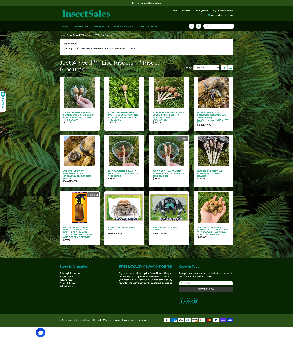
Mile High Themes (111, 320)
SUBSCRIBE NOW (206, 289)
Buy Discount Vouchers (223, 10)
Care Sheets (100, 26)
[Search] (231, 26)
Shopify (88, 320)
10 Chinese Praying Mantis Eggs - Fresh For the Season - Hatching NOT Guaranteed (212, 231)
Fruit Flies (186, 10)
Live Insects (79, 26)
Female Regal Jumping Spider (122, 228)
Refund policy (66, 286)
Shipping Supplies (123, 26)
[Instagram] (195, 301)
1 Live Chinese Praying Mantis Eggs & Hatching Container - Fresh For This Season (123, 116)
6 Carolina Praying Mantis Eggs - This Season (209, 173)
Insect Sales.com (75, 320)
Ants (175, 10)
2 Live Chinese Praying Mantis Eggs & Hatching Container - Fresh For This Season (78, 116)
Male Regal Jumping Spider (165, 228)
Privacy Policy (66, 276)
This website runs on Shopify (135, 320)
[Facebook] (182, 301)
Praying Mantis (201, 10)
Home (65, 26)
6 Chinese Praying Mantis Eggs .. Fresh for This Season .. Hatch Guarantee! (168, 116)
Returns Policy (66, 279)
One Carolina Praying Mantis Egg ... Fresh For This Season (123, 173)
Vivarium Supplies (147, 26)
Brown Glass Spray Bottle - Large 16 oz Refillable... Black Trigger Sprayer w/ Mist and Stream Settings (78, 232)
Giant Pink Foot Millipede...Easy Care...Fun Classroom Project (77, 175)
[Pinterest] (188, 301)
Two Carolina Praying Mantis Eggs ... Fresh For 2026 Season (168, 173)
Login (134, 3)
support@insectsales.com (222, 15)
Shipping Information (70, 273)
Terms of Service (68, 283)
